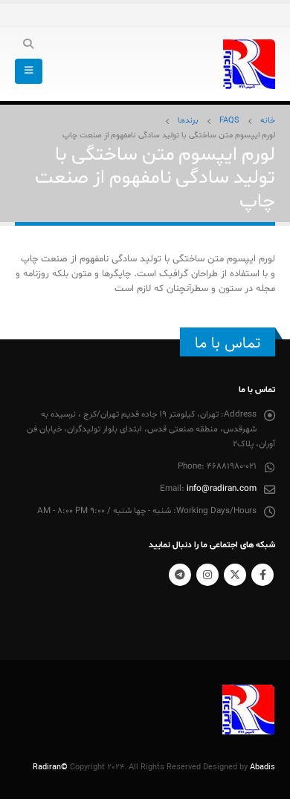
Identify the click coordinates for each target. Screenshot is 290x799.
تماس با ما (227, 343)
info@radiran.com (222, 489)
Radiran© (50, 767)
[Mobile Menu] (28, 71)
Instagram (207, 575)
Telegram (180, 575)
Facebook (262, 575)
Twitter (235, 575)
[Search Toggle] (28, 45)
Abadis (262, 767)
